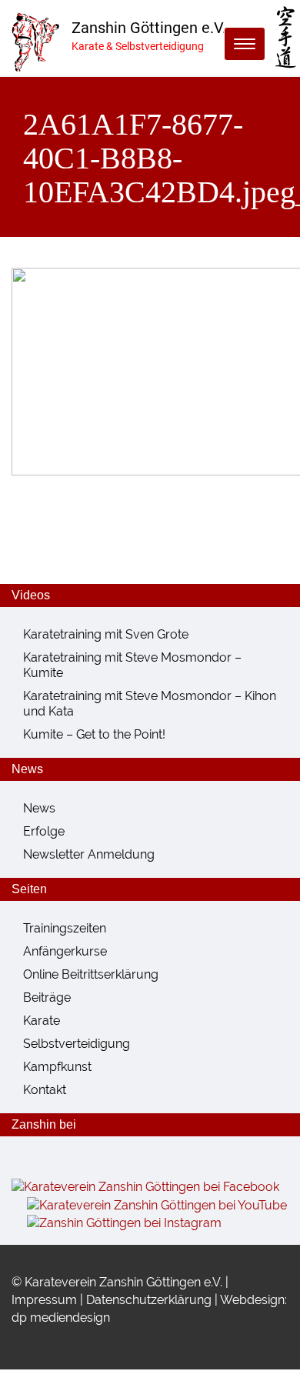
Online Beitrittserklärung (90, 974)
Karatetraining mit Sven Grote (105, 634)
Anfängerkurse (65, 951)
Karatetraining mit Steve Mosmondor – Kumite (132, 665)
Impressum (44, 1300)
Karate (41, 1020)
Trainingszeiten (64, 928)
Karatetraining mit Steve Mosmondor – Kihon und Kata (149, 704)
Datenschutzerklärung (149, 1300)
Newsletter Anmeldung (89, 854)
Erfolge (44, 831)
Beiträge (47, 997)
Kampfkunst (57, 1066)
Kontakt (44, 1089)
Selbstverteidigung (76, 1043)
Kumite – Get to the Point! (94, 734)
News (39, 808)
